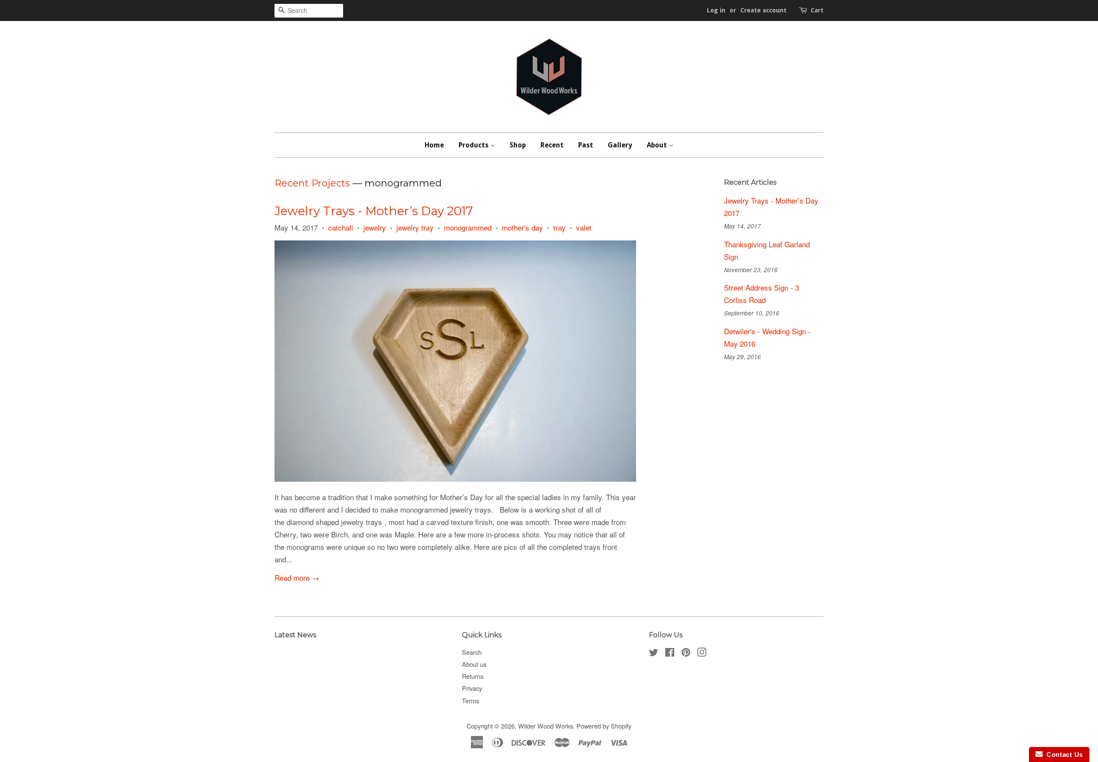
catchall (340, 227)
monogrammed (468, 227)
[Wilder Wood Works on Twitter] (653, 653)
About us (474, 664)
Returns (472, 676)
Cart (817, 10)
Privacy (472, 688)
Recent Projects (312, 183)
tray (559, 227)
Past (585, 145)
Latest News (295, 635)
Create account (763, 10)
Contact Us (1063, 754)
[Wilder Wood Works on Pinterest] (686, 653)
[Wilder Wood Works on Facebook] (670, 653)
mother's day (522, 227)
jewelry (374, 227)
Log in (716, 10)
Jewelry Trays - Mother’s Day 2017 (373, 211)
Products (474, 145)
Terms (470, 700)
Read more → (296, 577)
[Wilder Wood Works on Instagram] (701, 653)
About (658, 145)
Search (472, 652)
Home (434, 145)
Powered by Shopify (603, 725)
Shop (518, 145)
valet (583, 227)
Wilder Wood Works (545, 725)
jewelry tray (415, 227)
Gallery (620, 145)
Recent (552, 145)
